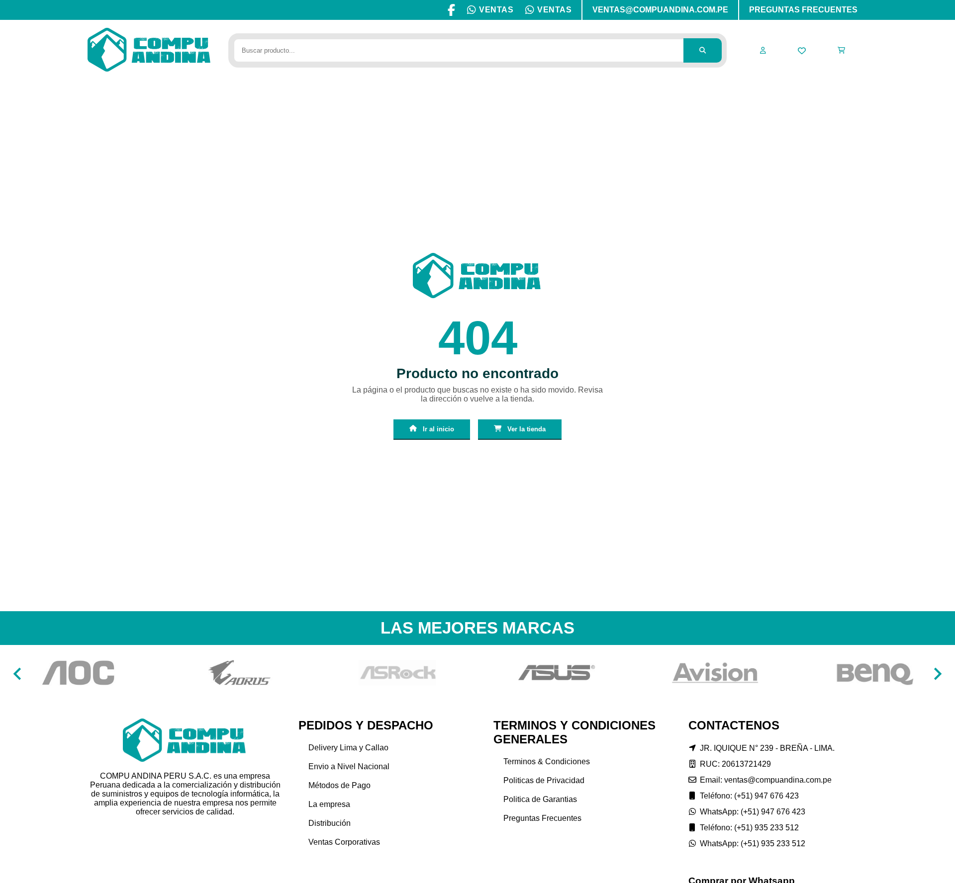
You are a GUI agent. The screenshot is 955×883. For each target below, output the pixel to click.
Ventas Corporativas (344, 842)
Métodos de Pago (339, 785)
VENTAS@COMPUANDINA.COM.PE (660, 9)
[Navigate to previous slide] (17, 673)
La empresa (329, 804)
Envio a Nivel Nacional (348, 766)
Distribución (329, 823)
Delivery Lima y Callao (348, 747)
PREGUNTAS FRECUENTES (803, 9)
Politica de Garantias (540, 799)
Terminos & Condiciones (546, 761)
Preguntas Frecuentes (542, 818)
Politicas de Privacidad (543, 780)
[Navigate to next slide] (937, 673)
